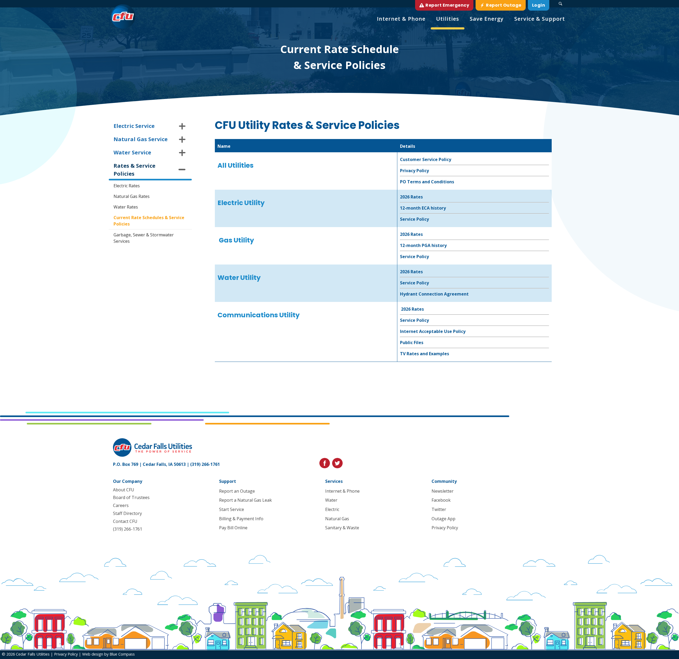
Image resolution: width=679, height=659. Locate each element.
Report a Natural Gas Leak (245, 500)
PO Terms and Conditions (427, 182)
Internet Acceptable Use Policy (432, 331)
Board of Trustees (131, 497)
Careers (121, 505)
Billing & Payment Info (241, 519)
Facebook (441, 500)
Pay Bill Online (233, 528)
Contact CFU (125, 521)
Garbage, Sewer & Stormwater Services (144, 238)
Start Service (231, 509)
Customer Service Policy (425, 159)
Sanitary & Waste (342, 528)
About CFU (123, 490)
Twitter (439, 509)
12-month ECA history (423, 208)
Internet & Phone (342, 491)
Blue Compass (122, 654)
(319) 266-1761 (205, 464)
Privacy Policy (414, 171)
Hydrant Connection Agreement (434, 294)
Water (331, 500)
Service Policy (414, 219)
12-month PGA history (423, 245)
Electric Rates (127, 186)
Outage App (443, 519)
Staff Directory (127, 513)
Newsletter (443, 491)
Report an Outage (237, 491)
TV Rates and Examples (424, 354)
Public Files (411, 342)
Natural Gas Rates (132, 196)
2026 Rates (411, 197)
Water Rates (126, 207)
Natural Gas (337, 519)
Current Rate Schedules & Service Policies (149, 221)
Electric (332, 509)
